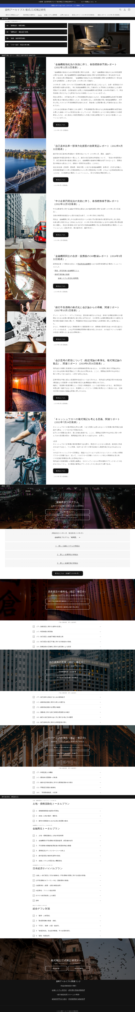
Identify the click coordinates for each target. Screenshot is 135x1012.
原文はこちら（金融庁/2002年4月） (67, 573)
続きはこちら (61, 125)
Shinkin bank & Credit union (67, 517)
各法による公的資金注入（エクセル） (67, 747)
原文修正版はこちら (67, 512)
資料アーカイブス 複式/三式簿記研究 (69, 1011)
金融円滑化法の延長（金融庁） (67, 753)
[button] (120, 9)
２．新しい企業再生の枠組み (67, 554)
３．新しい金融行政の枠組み (67, 563)
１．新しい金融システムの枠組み (67, 546)
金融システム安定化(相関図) (68, 278)
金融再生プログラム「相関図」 (66, 537)
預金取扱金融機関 (84, 264)
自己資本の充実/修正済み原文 (67, 678)
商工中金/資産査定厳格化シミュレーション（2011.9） (67, 601)
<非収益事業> (79, 968)
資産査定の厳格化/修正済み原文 (67, 607)
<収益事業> (56, 968)
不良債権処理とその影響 (67, 672)
